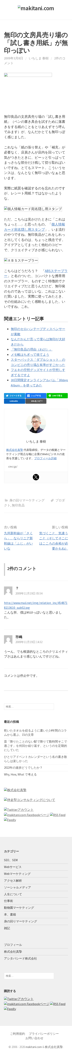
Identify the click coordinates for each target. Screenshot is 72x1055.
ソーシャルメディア (17, 887)
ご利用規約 (17, 1034)
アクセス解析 (13, 880)
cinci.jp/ (12, 466)
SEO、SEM (11, 860)
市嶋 (18, 637)
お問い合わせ (34, 1038)
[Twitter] (36, 477)
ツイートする (16, 395)
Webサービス (13, 867)
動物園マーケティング (19, 908)
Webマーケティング (17, 874)
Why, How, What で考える (20, 774)
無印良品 (18, 505)
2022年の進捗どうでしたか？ (23, 767)
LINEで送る (57, 395)
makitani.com (34, 1047)
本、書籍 (10, 914)
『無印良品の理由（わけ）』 (31, 349)
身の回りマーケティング (27, 500)
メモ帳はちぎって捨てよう (30, 355)
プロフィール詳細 (45, 458)
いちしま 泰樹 (39, 58)
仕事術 (8, 901)
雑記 (7, 928)
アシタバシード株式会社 (20, 958)
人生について (13, 894)
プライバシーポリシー (44, 1034)
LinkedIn (14, 401)
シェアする (36, 395)
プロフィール (13, 945)
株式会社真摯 (14, 450)
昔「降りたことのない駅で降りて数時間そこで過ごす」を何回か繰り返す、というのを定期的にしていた (35, 746)
